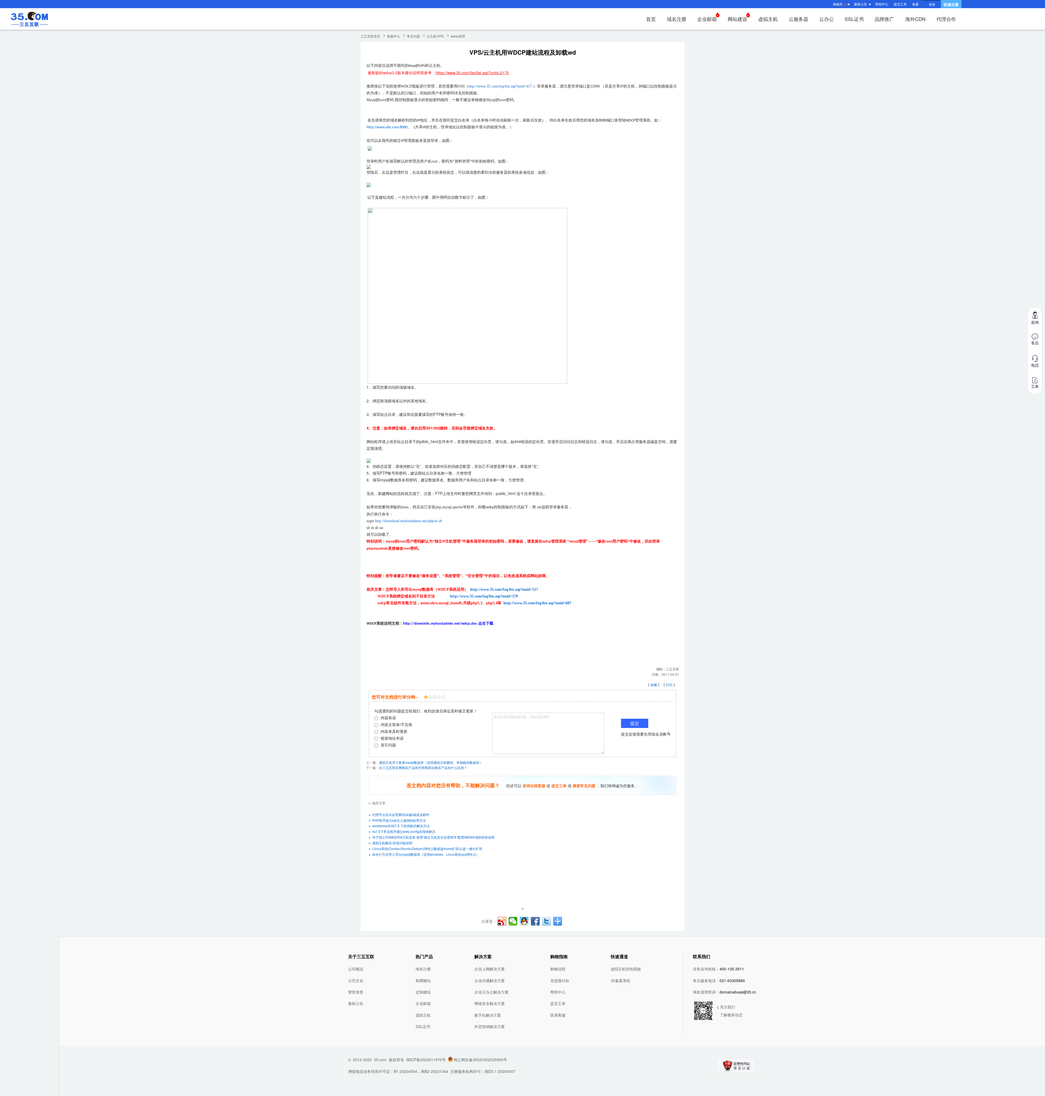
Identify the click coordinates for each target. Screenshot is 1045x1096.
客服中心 (393, 36)
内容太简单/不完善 (396, 724)
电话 (1035, 365)
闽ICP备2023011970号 (426, 1059)
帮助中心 (881, 4)
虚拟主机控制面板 (626, 969)
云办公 (826, 18)
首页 (651, 18)
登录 (932, 4)
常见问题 (413, 36)
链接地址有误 (392, 738)
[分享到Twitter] (546, 921)
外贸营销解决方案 (489, 1026)
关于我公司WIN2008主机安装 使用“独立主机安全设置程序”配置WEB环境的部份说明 (433, 837)
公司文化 (355, 980)
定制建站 (423, 992)
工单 (1035, 386)
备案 (915, 4)
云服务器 (798, 18)
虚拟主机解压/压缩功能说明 (392, 842)
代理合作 (946, 18)
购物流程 (557, 969)
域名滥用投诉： (724, 992)
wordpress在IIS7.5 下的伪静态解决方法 (401, 825)
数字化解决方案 (487, 1015)
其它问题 (388, 745)
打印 (669, 684)
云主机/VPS (435, 36)
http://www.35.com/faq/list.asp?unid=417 (500, 86)
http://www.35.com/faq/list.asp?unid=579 (484, 596)
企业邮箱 (707, 18)
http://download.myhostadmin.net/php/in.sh (408, 521)
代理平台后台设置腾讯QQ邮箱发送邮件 (400, 814)
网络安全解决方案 (489, 1003)
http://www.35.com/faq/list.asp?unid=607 (537, 603)
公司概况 (355, 969)
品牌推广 (884, 18)
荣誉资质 (355, 992)
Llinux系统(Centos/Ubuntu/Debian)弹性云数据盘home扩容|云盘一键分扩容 (427, 848)
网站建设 (737, 18)
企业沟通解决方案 (489, 980)
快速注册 (951, 4)
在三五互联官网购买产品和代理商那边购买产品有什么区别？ (423, 767)
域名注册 (676, 18)
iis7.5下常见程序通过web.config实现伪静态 (403, 831)
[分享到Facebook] (535, 921)
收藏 (653, 684)
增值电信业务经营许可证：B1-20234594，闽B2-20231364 (398, 1071)
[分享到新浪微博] (501, 921)
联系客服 (557, 1015)
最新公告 (355, 1003)
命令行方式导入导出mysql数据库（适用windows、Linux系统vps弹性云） (425, 854)
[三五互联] (29, 19)
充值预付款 (559, 980)
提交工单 (900, 4)
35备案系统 (620, 980)
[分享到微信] (513, 921)
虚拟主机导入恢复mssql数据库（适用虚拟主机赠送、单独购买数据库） (430, 762)
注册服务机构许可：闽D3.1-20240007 (482, 1071)
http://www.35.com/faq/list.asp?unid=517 (504, 589)
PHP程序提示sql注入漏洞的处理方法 (399, 820)
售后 (1035, 342)
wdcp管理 (458, 36)
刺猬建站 (423, 980)
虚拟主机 (768, 18)
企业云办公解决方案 (491, 992)
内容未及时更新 (394, 731)
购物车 (840, 4)
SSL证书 (854, 18)
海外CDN (915, 18)
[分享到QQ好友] (524, 921)
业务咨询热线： (718, 969)
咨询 (1035, 322)
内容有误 (388, 717)
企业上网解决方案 (489, 969)
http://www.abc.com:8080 (387, 127)
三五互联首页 (370, 36)
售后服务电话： (719, 980)
